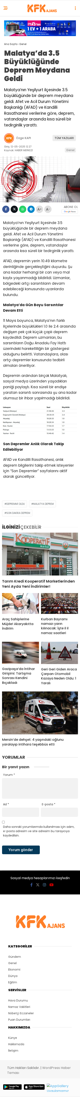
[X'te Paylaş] (14, 209)
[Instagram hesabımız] (44, 884)
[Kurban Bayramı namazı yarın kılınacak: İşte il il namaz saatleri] (59, 603)
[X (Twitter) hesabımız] (38, 884)
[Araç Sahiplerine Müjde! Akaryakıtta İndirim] (20, 603)
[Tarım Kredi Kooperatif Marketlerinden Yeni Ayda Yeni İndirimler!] (40, 554)
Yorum (9, 775)
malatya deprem (43, 504)
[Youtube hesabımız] (51, 884)
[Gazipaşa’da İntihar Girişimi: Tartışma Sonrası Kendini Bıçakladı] (20, 652)
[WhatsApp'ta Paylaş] (22, 209)
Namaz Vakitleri (19, 1007)
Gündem (14, 957)
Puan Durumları (19, 1020)
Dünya (12, 976)
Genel (70, 150)
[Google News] (70, 211)
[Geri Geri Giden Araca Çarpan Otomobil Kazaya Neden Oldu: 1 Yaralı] (59, 653)
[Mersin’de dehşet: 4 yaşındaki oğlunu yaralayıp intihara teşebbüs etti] (40, 712)
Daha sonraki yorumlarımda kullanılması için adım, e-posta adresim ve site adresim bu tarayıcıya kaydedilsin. (38, 831)
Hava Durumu (18, 1000)
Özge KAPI (23, 138)
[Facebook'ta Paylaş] (5, 209)
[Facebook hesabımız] (31, 884)
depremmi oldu (15, 504)
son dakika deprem (18, 513)
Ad (6, 804)
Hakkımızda (16, 1044)
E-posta (48, 804)
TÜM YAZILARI (64, 138)
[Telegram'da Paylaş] (31, 209)
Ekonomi (14, 969)
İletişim (13, 1051)
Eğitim (12, 982)
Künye (12, 1038)
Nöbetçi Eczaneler (21, 1013)
